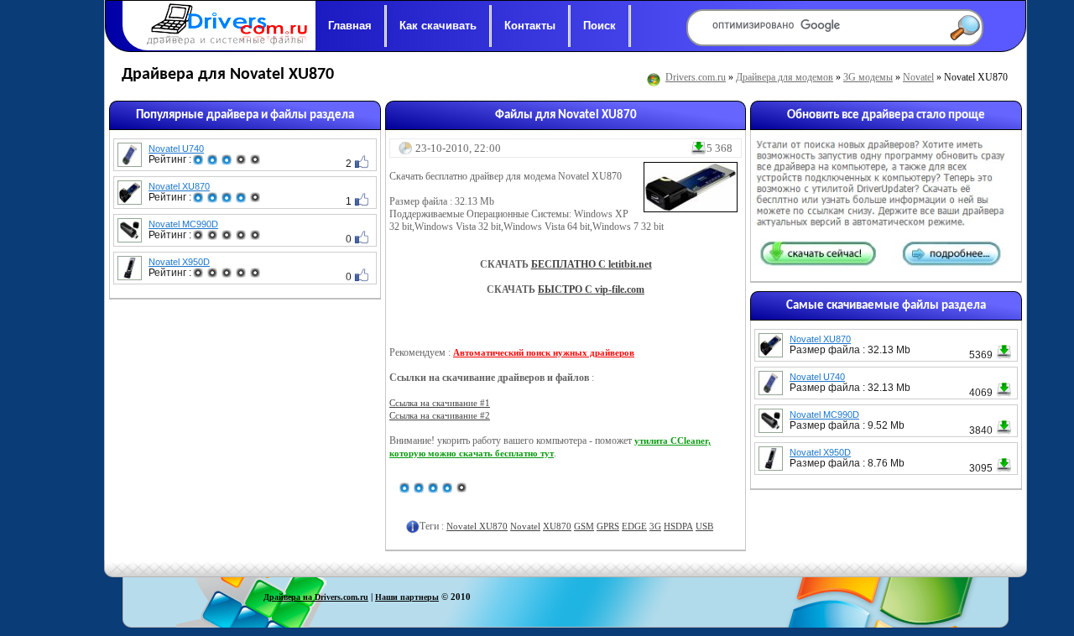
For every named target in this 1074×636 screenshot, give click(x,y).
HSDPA (678, 526)
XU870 (557, 526)
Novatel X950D (179, 262)
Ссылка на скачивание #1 (439, 403)
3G (655, 526)
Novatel (918, 77)
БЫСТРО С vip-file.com (591, 289)
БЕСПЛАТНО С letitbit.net (591, 264)
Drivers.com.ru (695, 77)
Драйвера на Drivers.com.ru (315, 597)
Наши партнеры (407, 597)
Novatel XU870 (179, 186)
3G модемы (868, 77)
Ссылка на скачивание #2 (439, 415)
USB (704, 526)
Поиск (599, 25)
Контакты (529, 25)
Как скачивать (438, 25)
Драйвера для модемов (784, 77)
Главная (350, 25)
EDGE (634, 526)
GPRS (608, 526)
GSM (584, 526)
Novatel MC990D (183, 224)
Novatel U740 (176, 148)
